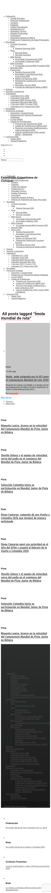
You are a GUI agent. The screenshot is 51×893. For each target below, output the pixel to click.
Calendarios (11, 94)
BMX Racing (15, 57)
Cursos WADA (16, 119)
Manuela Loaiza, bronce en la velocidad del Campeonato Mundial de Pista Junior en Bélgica (24, 429)
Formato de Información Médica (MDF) (31, 87)
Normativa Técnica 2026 (25, 85)
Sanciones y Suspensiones (21, 113)
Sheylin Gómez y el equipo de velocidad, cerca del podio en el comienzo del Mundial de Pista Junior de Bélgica (24, 459)
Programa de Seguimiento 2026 (28, 124)
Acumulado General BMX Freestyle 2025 (32, 66)
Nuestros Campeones (15, 92)
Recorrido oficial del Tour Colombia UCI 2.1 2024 (26, 828)
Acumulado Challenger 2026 (27, 61)
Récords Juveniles (23, 55)
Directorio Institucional (19, 21)
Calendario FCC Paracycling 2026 (24, 107)
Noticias (9, 89)
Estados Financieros (19, 33)
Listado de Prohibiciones (20, 122)
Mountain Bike (16, 68)
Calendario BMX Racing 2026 (23, 100)
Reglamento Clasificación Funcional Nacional (29, 241)
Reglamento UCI (17, 29)
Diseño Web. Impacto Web (15, 807)
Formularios (15, 36)
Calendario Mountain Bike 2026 (23, 102)
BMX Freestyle (16, 64)
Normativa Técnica (18, 31)
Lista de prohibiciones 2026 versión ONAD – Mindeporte (30, 133)
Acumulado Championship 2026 (28, 59)
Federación (10, 16)
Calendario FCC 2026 (19, 96)
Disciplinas (10, 42)
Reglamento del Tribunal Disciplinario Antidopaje (29, 275)
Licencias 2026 (12, 137)
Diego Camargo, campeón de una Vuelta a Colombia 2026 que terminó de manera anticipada (25, 518)
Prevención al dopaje (15, 111)
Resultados (10, 109)
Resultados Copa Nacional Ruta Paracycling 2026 (28, 75)
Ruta (12, 46)
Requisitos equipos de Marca (22, 38)
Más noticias (6, 397)
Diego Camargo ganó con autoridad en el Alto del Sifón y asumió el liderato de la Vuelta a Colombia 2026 (24, 548)
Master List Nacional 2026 (26, 79)
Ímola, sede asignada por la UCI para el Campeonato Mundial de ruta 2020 (27, 378)
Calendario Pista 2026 (19, 98)
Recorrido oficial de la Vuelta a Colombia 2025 (25, 847)
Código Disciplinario (19, 27)
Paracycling (15, 70)
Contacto (14, 23)
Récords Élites (21, 53)
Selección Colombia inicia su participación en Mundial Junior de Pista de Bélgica (24, 488)
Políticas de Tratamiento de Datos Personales (29, 40)
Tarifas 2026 (15, 139)
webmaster (13, 393)
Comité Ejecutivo (17, 18)
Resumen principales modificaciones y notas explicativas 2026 (31, 129)
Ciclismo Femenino (18, 44)
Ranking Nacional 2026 (25, 49)
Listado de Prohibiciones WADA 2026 (31, 126)
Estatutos (14, 25)
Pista (12, 51)
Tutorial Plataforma (18, 141)
